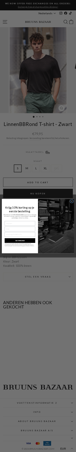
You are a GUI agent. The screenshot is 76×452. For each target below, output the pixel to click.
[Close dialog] (71, 201)
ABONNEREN (20, 240)
